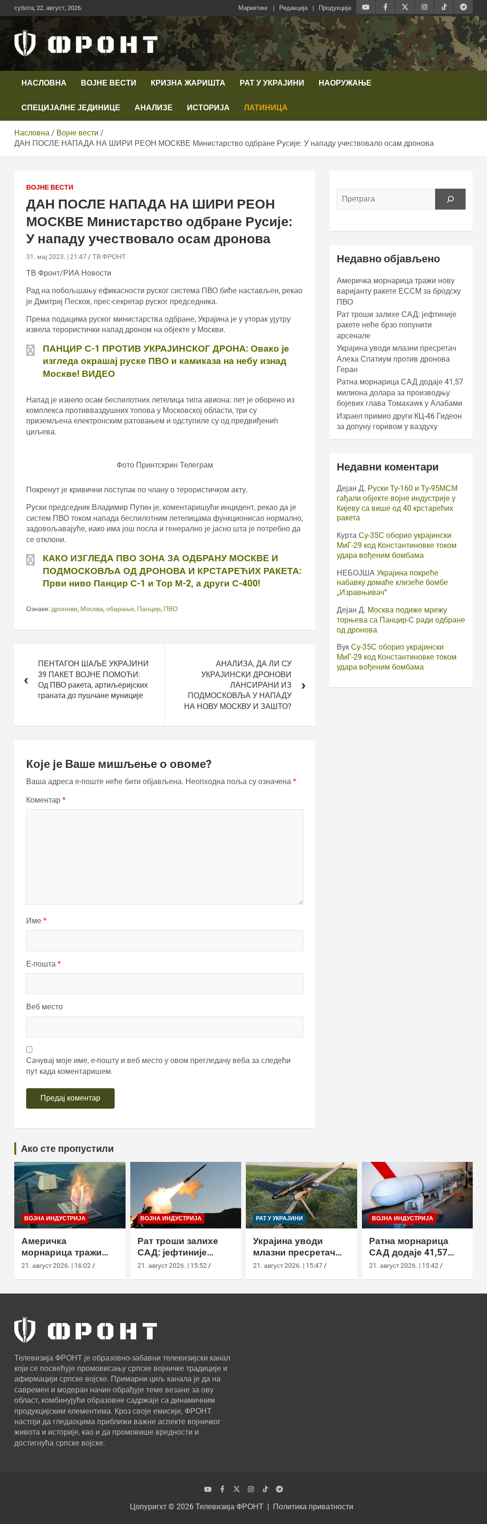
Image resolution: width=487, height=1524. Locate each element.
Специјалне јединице (70, 107)
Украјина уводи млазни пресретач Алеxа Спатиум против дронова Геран (396, 359)
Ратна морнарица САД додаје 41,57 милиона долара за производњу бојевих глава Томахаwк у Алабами (400, 392)
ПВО (171, 609)
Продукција (335, 7)
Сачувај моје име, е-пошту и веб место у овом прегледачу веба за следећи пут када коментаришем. (158, 1065)
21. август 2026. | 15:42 (403, 1265)
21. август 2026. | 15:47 (287, 1265)
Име (36, 920)
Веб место (44, 1006)
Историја (208, 107)
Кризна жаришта (188, 82)
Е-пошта (43, 963)
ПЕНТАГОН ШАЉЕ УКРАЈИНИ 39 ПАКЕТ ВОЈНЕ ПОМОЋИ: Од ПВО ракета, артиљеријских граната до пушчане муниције (93, 679)
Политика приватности (313, 1506)
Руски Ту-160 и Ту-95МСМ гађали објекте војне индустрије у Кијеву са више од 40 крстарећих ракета (397, 503)
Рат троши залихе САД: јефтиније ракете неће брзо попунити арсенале (397, 325)
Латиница (266, 107)
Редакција (293, 7)
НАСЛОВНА (44, 82)
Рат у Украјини (272, 82)
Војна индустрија (55, 1218)
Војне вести (108, 82)
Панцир (149, 609)
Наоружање (345, 82)
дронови (64, 609)
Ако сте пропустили (67, 1148)
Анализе (154, 107)
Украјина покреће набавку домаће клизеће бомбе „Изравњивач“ (392, 582)
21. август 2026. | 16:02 (56, 1265)
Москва (91, 609)
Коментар (46, 800)
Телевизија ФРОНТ (229, 1506)
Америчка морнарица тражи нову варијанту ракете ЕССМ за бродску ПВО (399, 291)
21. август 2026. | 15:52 (172, 1265)
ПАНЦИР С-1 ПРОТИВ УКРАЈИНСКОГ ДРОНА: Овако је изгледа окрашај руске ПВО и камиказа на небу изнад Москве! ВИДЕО (166, 361)
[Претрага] (450, 199)
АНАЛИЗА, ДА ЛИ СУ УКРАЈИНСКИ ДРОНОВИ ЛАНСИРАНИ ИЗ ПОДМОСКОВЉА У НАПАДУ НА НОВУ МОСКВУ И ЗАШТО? (238, 685)
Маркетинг (253, 7)
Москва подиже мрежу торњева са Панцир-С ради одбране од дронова (401, 619)
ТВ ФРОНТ (109, 256)
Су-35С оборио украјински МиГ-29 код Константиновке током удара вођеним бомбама (397, 545)
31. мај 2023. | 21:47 (56, 256)
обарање (120, 609)
